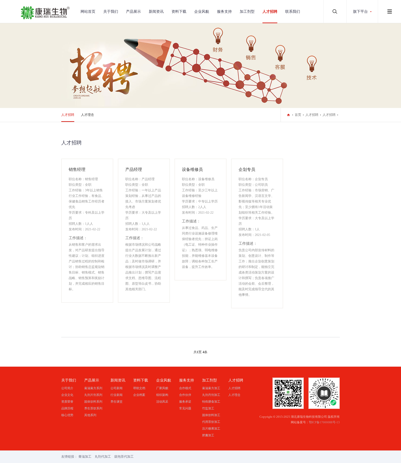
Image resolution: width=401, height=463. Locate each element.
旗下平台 (360, 11)
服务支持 (224, 11)
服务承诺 (185, 401)
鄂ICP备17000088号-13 (324, 422)
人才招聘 (269, 11)
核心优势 (67, 415)
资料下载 (178, 11)
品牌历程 (67, 408)
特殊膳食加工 (211, 401)
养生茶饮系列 (93, 408)
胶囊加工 (208, 435)
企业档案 (139, 395)
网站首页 (88, 11)
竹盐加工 (208, 408)
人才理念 (87, 115)
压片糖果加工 (211, 428)
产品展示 (133, 11)
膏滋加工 (84, 456)
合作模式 (185, 388)
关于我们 (110, 11)
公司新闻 (116, 388)
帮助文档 (139, 388)
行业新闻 (116, 395)
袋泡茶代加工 (124, 456)
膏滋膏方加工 (211, 388)
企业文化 (67, 395)
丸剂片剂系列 (93, 395)
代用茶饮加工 (211, 422)
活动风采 (162, 401)
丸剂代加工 (103, 456)
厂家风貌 (162, 388)
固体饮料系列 (93, 401)
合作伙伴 (185, 395)
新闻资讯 (156, 11)
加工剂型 (247, 11)
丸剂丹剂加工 (211, 395)
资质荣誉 (67, 401)
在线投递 (87, 297)
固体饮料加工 (211, 415)
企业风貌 (201, 11)
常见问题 (185, 408)
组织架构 (162, 395)
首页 (298, 115)
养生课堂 (116, 401)
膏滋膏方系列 (93, 388)
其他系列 (90, 415)
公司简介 (67, 388)
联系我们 (292, 11)
